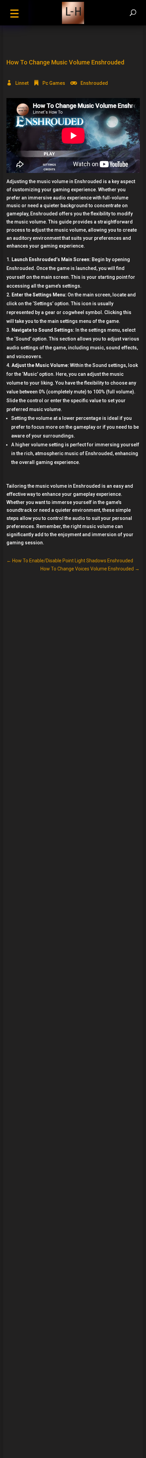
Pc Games (53, 83)
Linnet (22, 83)
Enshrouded (94, 83)
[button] (14, 12)
